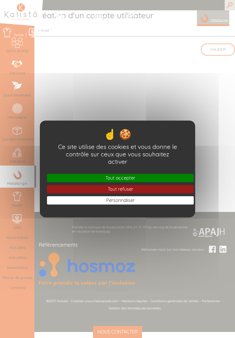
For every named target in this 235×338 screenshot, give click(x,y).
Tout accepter (120, 178)
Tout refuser (120, 189)
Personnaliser (120, 200)
